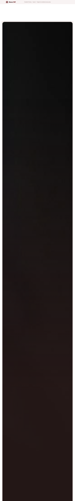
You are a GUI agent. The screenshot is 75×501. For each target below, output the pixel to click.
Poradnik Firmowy (28, 2)
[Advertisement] (37, 12)
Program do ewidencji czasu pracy (44, 2)
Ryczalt (34, 2)
